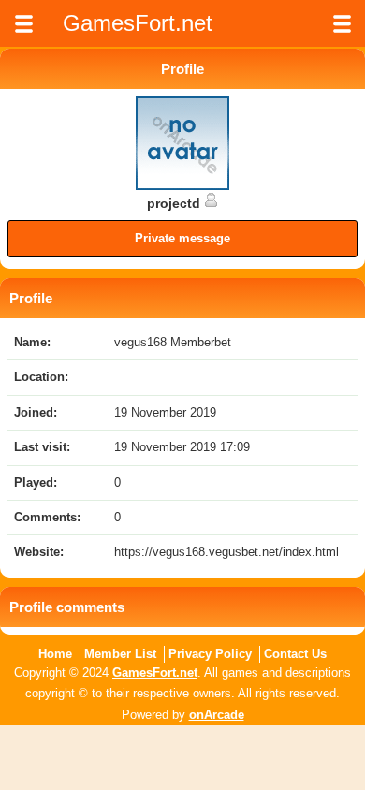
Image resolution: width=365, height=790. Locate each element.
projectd (175, 203)
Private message (182, 238)
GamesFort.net (154, 673)
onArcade (216, 715)
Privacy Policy (210, 654)
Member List (120, 654)
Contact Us (295, 654)
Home (55, 654)
